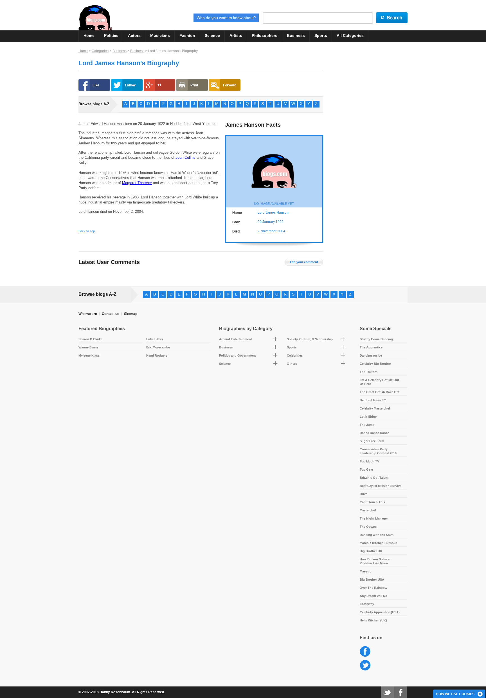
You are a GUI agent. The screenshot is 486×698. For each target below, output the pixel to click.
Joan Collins (185, 157)
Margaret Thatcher (137, 183)
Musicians (160, 35)
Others (292, 363)
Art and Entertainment (235, 339)
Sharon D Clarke (90, 339)
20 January (266, 222)
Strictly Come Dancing (376, 339)
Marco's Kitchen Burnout (378, 543)
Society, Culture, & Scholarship (310, 339)
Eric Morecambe (158, 347)
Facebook (365, 651)
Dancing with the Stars (376, 534)
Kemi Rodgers (156, 355)
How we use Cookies (455, 694)
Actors (134, 35)
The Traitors (368, 371)
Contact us (110, 314)
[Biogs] (95, 17)
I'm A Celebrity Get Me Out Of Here (379, 382)
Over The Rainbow (373, 587)
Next (319, 170)
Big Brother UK (371, 551)
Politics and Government (237, 355)
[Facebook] (400, 692)
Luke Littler (154, 339)
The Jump (367, 424)
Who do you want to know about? (226, 17)
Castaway (367, 604)
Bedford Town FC (373, 400)
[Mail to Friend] (224, 85)
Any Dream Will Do (373, 596)
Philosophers (264, 35)
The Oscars (368, 526)
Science (212, 35)
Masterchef (368, 510)
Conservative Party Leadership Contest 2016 (378, 451)
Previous (229, 170)
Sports (320, 35)
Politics (111, 35)
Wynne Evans (88, 347)
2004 (281, 231)
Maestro (366, 571)
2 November (267, 231)
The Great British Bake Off (379, 392)
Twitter (365, 665)
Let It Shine (368, 416)
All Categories (350, 35)
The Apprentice (371, 347)
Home (89, 35)
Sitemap (130, 314)
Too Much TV (369, 461)
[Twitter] (387, 692)
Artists (236, 35)
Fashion (187, 35)
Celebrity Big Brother (375, 363)
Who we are (87, 314)
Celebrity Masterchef (375, 408)
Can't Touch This (372, 502)
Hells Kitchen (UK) (373, 620)
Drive (363, 494)
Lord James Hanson (273, 212)
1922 (280, 222)
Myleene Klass (89, 355)
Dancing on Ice (371, 355)
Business (296, 35)
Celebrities (295, 355)
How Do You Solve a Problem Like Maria (375, 561)
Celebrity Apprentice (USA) (380, 612)
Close (480, 694)
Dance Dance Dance (374, 433)
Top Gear (366, 469)
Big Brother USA (372, 579)
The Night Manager (374, 518)
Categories (100, 51)
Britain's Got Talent (374, 477)
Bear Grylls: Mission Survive (380, 485)
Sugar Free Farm (372, 441)
